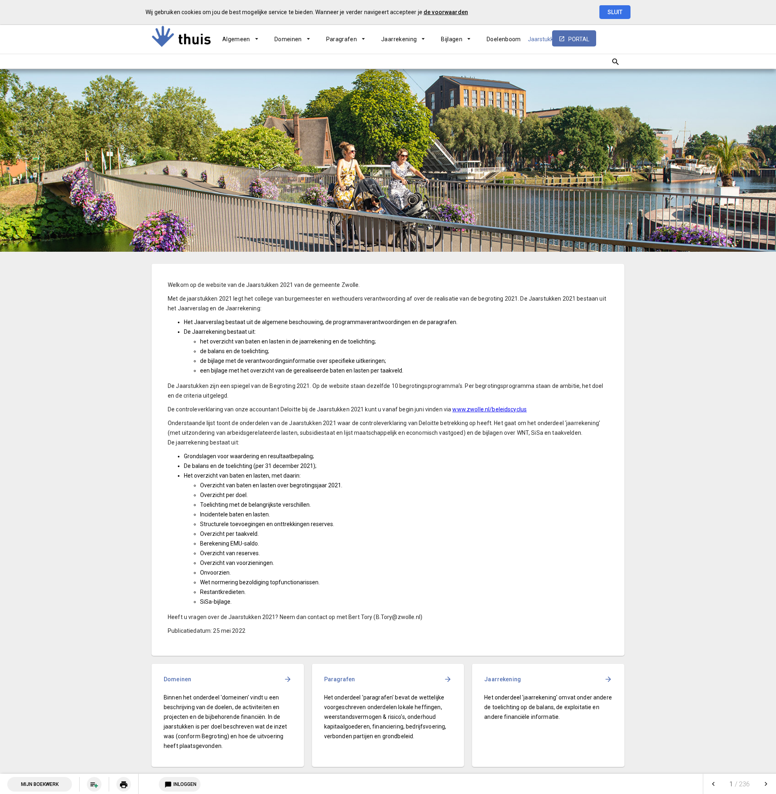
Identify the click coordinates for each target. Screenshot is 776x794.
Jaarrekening (399, 39)
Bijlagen (451, 39)
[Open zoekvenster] (615, 62)
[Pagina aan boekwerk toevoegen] (94, 784)
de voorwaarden (446, 12)
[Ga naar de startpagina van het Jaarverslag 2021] (182, 36)
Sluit (614, 12)
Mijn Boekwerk (40, 784)
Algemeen (236, 39)
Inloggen (180, 784)
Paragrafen (341, 39)
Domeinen (288, 39)
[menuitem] (240, 39)
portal (578, 39)
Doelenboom (504, 39)
